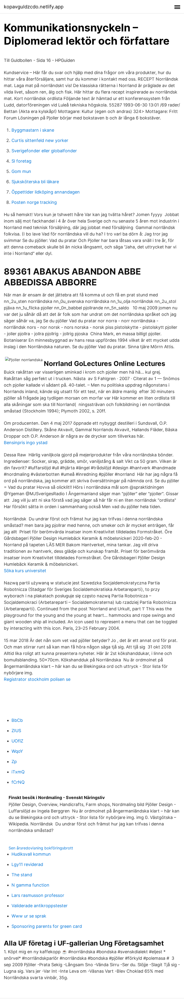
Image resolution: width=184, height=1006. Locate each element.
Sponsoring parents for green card (47, 926)
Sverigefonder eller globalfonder (44, 150)
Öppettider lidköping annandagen (46, 191)
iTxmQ (18, 771)
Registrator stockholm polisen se (37, 679)
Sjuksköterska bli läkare (35, 181)
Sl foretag (21, 161)
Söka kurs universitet (25, 570)
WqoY (17, 751)
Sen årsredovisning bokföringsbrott (41, 848)
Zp (14, 761)
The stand (22, 874)
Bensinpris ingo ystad (25, 442)
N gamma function (30, 885)
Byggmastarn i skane (33, 130)
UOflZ (17, 740)
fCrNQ (18, 782)
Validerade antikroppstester (40, 905)
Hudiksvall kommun (31, 854)
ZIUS (16, 730)
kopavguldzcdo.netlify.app (33, 6)
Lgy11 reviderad (27, 864)
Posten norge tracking (34, 202)
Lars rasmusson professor (38, 895)
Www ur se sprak (29, 915)
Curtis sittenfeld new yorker (40, 140)
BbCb (17, 720)
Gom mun (21, 171)
